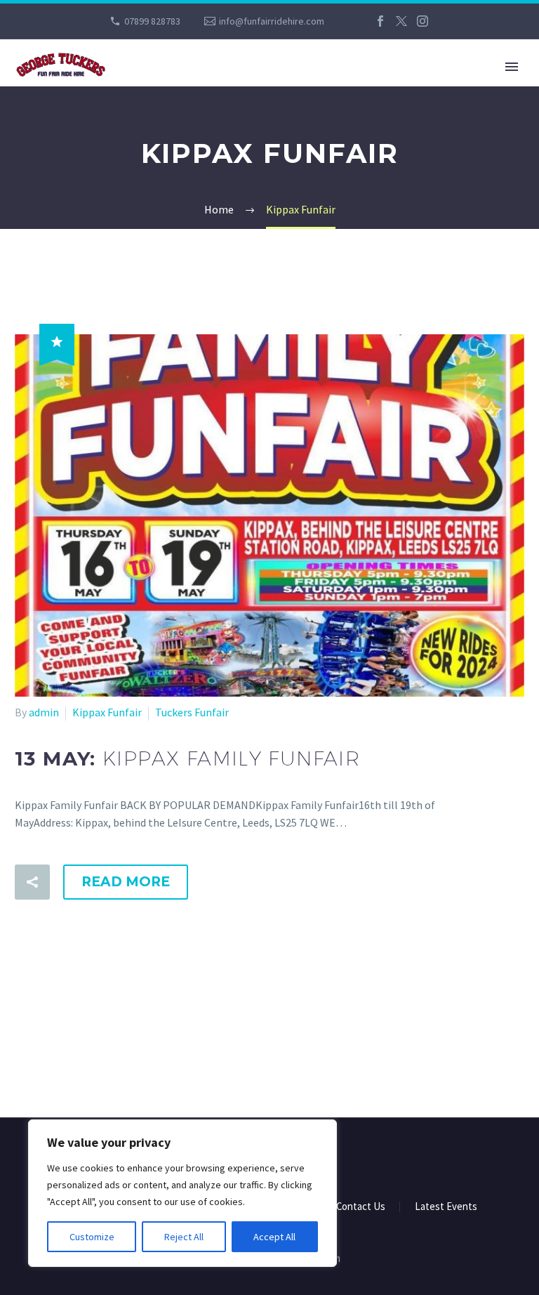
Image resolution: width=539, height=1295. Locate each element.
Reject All (184, 1236)
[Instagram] (422, 21)
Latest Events (446, 1207)
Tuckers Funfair (192, 712)
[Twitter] (401, 21)
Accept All (274, 1236)
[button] (32, 882)
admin (44, 712)
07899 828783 (152, 21)
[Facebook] (380, 21)
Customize (91, 1236)
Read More (125, 882)
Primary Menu (511, 66)
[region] (182, 1193)
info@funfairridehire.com (271, 21)
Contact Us (360, 1207)
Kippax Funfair (107, 712)
